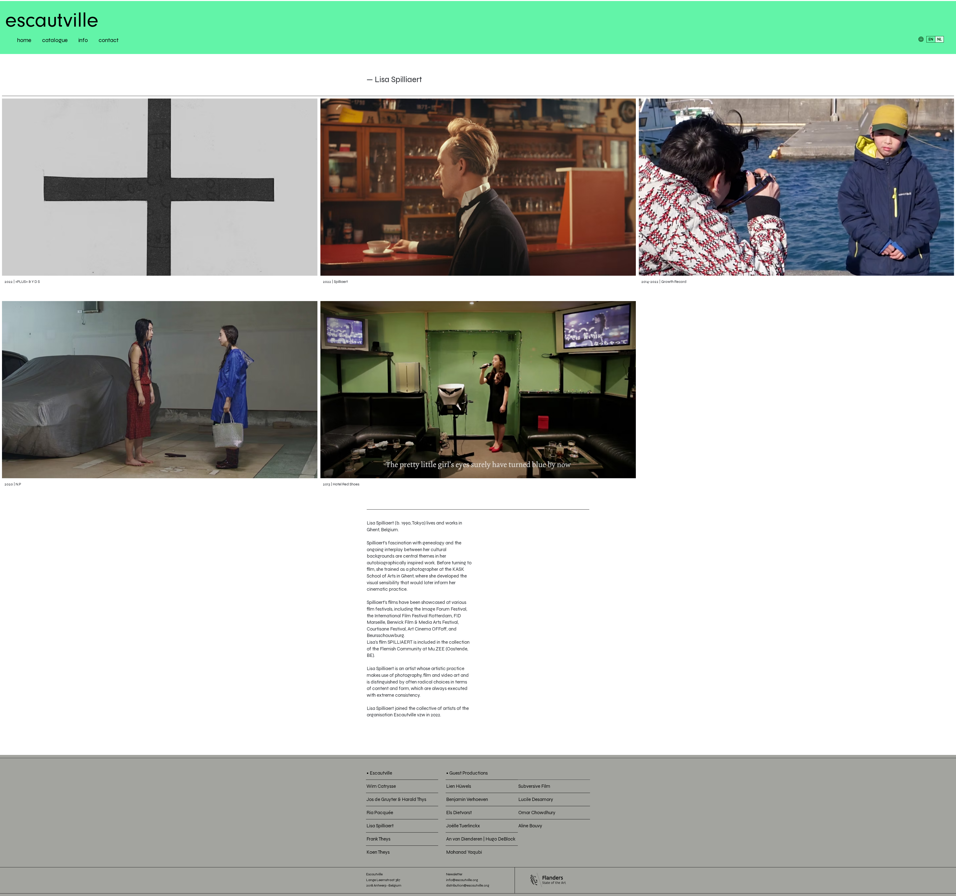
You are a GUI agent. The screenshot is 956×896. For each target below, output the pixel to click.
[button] (921, 39)
